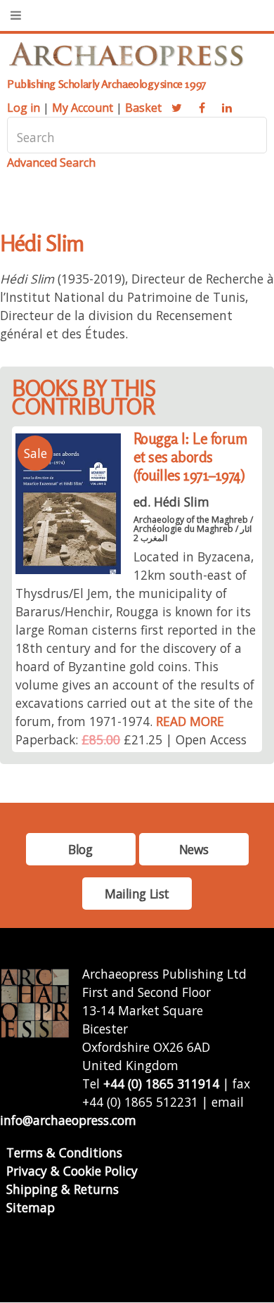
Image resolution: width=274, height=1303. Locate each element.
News (193, 849)
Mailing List (137, 893)
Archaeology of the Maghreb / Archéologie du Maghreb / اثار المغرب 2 (193, 529)
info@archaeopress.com (68, 1120)
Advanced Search (51, 162)
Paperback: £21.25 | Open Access (131, 739)
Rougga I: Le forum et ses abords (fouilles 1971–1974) (190, 457)
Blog (80, 849)
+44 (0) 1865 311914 (161, 1083)
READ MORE (190, 721)
